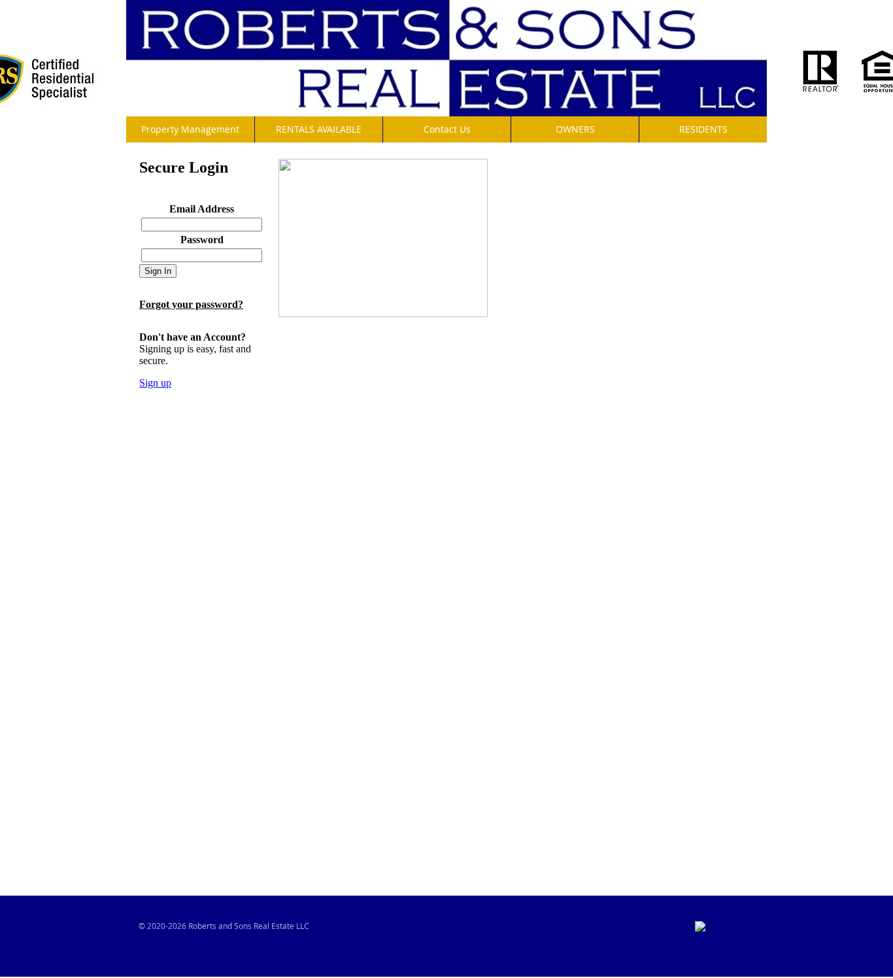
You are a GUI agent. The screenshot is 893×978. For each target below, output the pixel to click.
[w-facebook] (700, 926)
